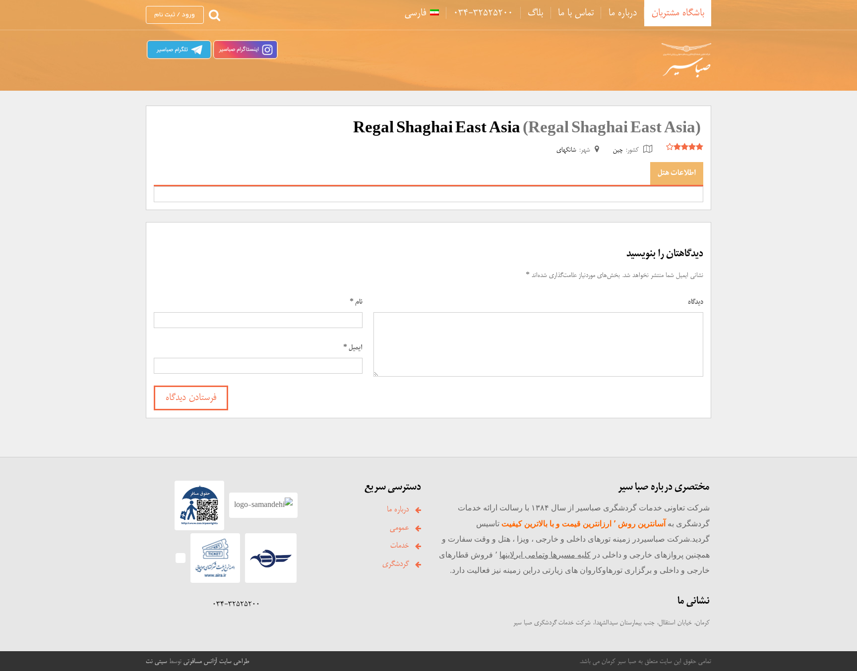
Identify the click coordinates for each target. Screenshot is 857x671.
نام (356, 301)
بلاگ (535, 12)
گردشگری (395, 563)
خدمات (399, 545)
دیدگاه (695, 301)
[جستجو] (215, 15)
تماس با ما (576, 12)
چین (618, 149)
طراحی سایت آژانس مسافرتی (216, 661)
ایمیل (353, 347)
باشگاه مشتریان (678, 12)
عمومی (399, 527)
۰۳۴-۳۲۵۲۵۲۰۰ (483, 12)
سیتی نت (156, 661)
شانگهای (566, 149)
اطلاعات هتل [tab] (677, 173)
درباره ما (623, 12)
